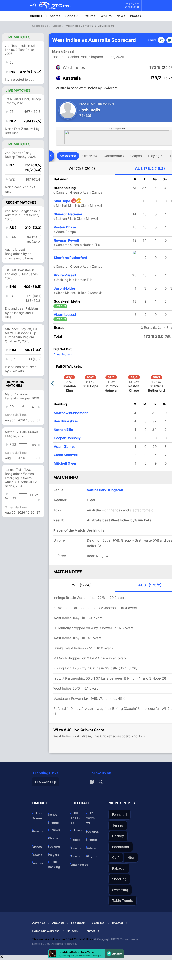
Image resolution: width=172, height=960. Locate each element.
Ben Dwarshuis (66, 421)
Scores (55, 16)
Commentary (114, 156)
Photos (135, 16)
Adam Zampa (65, 446)
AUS (150, 168)
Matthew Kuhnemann (71, 413)
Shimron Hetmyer (68, 214)
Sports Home (40, 25)
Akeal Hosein (62, 354)
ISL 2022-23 (75, 818)
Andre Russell (65, 275)
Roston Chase (65, 227)
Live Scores (37, 815)
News (121, 16)
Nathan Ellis (63, 430)
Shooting (119, 879)
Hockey (118, 836)
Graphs (136, 156)
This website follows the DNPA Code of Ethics (63, 939)
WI (82, 168)
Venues (37, 863)
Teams (37, 855)
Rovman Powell (66, 240)
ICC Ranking (54, 864)
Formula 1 (119, 814)
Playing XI (156, 156)
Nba (130, 857)
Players (53, 855)
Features (54, 846)
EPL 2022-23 (90, 818)
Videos (37, 846)
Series (70, 16)
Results (106, 16)
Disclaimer (98, 923)
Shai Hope (67, 201)
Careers (72, 931)
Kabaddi (118, 868)
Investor (117, 923)
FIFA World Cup (45, 782)
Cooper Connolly (67, 438)
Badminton (120, 847)
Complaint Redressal (46, 931)
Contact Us (91, 931)
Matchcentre (76, 864)
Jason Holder (64, 288)
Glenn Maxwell (66, 455)
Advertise (38, 923)
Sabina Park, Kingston (105, 490)
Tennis (117, 825)
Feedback (78, 923)
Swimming (120, 890)
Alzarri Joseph (65, 314)
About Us (58, 923)
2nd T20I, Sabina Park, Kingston (77, 57)
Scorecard (68, 156)
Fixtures (89, 16)
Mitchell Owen (65, 463)
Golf (115, 857)
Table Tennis (122, 900)
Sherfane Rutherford (70, 258)
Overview (89, 156)
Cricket (36, 16)
